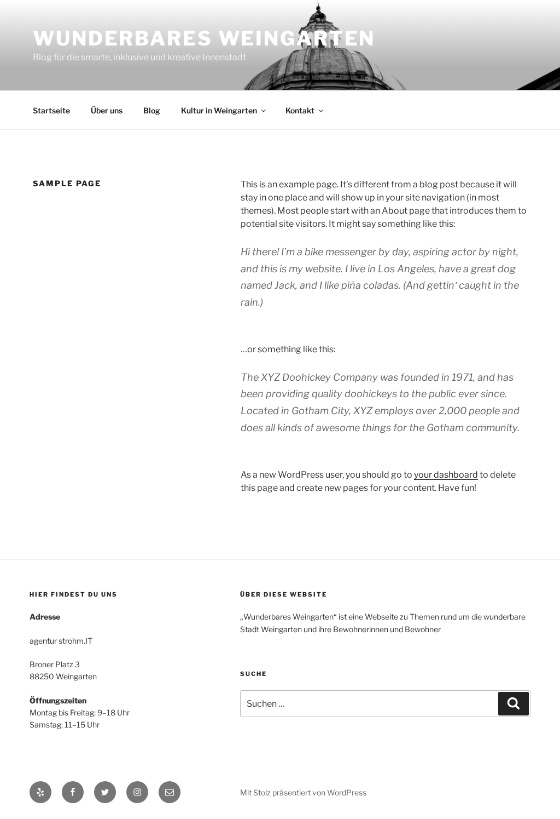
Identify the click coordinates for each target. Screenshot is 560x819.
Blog (151, 110)
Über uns (106, 110)
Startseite (51, 110)
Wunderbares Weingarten (204, 38)
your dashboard (446, 474)
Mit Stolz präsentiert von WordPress (303, 792)
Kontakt (299, 110)
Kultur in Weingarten (219, 110)
